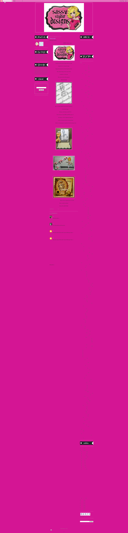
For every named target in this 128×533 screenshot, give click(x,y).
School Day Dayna (83, 358)
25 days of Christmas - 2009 (85, 98)
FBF (81, 188)
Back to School (83, 129)
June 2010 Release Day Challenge (86, 242)
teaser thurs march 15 (84, 414)
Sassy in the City (83, 332)
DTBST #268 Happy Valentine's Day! (86, 482)
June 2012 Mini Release (84, 252)
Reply (54, 219)
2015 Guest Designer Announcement (86, 88)
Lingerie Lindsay (85, 496)
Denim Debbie (82, 157)
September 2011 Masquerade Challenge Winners (85, 372)
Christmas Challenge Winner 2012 (86, 150)
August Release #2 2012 (84, 128)
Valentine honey (85, 470)
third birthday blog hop (84, 422)
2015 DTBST (82, 85)
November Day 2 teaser (84, 288)
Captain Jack (82, 137)
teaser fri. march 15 (83, 409)
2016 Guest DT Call (83, 97)
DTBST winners (83, 182)
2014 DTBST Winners (84, 76)
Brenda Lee (56, 223)
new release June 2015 (84, 280)
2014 (81, 73)
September (84, 456)
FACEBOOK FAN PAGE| (81, 33)
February (84, 469)
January (83, 498)
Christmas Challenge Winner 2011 (86, 147)
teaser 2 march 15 (83, 406)
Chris (70, 125)
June (83, 462)
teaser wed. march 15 (83, 415)
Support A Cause (83, 402)
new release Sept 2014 (84, 281)
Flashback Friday (83, 198)
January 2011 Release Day (85, 229)
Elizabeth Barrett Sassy (84, 185)
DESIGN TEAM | (53, 33)
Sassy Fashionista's (83, 329)
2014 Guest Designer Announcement (86, 78)
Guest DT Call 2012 (83, 216)
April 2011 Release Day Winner (85, 111)
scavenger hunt (82, 347)
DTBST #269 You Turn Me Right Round (87, 476)
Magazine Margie (83, 259)
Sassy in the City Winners (84, 334)
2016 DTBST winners (84, 94)
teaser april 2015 (83, 408)
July (83, 460)
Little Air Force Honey (84, 258)
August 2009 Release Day (84, 116)
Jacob (81, 227)
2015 (82, 450)
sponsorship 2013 (83, 388)
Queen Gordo (82, 313)
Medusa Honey (82, 271)
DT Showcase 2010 (83, 174)
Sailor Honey (82, 320)
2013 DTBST (82, 70)
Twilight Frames (83, 425)
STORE (75, 200)
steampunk (82, 396)
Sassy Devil (82, 328)
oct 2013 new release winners (85, 291)
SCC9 (81, 356)
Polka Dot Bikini (83, 300)
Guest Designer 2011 (84, 210)
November (84, 453)
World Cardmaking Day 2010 (85, 435)
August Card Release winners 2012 (86, 125)
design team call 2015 (84, 165)
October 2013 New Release (85, 294)
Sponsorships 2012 (83, 391)
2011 (82, 505)
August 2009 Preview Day (84, 114)
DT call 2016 (82, 173)
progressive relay (83, 311)
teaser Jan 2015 (83, 411)
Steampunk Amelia (83, 397)
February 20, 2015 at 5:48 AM (63, 216)
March (83, 467)
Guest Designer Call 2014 (84, 215)
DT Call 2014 (82, 171)
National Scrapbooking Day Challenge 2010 (85, 278)
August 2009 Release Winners (85, 117)
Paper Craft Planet (83, 297)
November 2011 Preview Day (85, 285)
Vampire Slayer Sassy (84, 426)
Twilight (81, 423)
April (83, 465)
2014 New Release (83, 80)
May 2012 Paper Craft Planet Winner (86, 268)
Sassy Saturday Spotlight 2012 (85, 341)
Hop (81, 221)
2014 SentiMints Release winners (86, 83)
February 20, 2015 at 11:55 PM (64, 223)
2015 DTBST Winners (84, 86)
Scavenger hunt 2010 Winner (85, 349)
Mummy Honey (83, 276)
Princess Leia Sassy (83, 310)
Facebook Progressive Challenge (86, 186)
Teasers (81, 417)
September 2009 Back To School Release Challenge (86, 362)
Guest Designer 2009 (84, 207)
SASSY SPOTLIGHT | (60, 33)
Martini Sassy (82, 267)
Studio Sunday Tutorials (84, 400)
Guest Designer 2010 (84, 209)
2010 (82, 507)
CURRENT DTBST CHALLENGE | (70, 33)
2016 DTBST (82, 92)
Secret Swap (82, 359)
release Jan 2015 (83, 317)
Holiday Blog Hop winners (85, 219)
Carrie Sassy (82, 140)
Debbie (69, 153)
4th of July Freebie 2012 (84, 103)
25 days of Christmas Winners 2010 (86, 100)
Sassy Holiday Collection (84, 331)
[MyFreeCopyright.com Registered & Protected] (64, 530)
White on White (85, 494)
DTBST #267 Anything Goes (87, 486)
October (84, 455)
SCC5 (81, 350)
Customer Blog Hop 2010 (84, 156)
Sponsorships (82, 390)
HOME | (38, 33)
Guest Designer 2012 (84, 212)
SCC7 (81, 353)
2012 (82, 503)
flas (80, 197)
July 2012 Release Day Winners (85, 240)
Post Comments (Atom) (59, 264)
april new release (83, 113)
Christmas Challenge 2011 (85, 146)
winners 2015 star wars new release (86, 432)
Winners (81, 430)
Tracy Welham (57, 230)
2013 (82, 502)
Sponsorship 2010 (83, 385)
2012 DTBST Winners (84, 68)
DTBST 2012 (82, 180)
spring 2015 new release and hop (86, 393)
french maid (84, 473)
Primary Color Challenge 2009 (85, 303)
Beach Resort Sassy (83, 131)
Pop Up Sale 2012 (83, 301)
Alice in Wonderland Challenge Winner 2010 (85, 108)
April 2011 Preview (83, 110)
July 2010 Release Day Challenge (86, 232)
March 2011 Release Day (84, 264)
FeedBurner (44, 92)
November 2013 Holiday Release (86, 286)
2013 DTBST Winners (84, 71)
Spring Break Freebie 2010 (85, 394)
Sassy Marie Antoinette (84, 335)
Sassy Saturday (82, 337)
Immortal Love (82, 224)
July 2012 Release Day (84, 239)
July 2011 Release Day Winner (85, 236)
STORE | (48, 33)
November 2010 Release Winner (86, 283)
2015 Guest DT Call (83, 91)
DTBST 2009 (82, 176)
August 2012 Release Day (84, 120)
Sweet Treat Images (83, 403)
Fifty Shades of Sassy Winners (85, 195)
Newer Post (52, 262)
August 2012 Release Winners (85, 122)
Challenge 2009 (83, 141)
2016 (82, 448)
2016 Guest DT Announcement (85, 95)
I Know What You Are (84, 223)
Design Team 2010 (83, 160)
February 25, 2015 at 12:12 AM (65, 230)
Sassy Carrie (82, 326)
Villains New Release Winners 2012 (86, 428)
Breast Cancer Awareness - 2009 (85, 134)
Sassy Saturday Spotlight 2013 (85, 346)
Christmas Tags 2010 (84, 153)
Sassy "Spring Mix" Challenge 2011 (86, 323)
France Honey (82, 200)
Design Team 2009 (83, 159)
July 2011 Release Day (84, 234)
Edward (81, 183)
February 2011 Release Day (85, 189)
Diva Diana (82, 168)
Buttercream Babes (83, 135)
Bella (81, 132)
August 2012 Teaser (83, 123)
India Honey (82, 226)
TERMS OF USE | (43, 33)
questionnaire (82, 314)
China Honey (82, 143)
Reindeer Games (83, 316)
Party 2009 (82, 298)
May (83, 463)
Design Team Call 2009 (84, 162)
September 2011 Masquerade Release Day (85, 374)
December (84, 451)
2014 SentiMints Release (84, 82)
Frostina (81, 204)
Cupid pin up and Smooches (87, 484)
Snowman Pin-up (83, 382)
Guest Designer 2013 (84, 213)
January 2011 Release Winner (85, 230)
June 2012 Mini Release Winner (86, 253)
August (83, 458)
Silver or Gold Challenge (84, 381)
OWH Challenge (83, 295)
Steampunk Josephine (84, 399)
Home (64, 262)
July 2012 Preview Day (84, 237)
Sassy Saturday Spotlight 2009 (85, 338)
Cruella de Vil (82, 154)
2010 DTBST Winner (84, 67)
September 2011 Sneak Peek (85, 379)
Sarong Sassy (82, 322)
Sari (69, 174)
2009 (82, 509)
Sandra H (56, 216)
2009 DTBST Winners (84, 65)
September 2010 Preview (84, 369)
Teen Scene (82, 420)
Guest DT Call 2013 (83, 218)
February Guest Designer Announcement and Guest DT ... (87, 491)
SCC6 (81, 352)
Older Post (76, 262)
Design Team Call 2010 (84, 164)
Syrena (81, 405)
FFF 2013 (81, 194)
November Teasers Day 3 (84, 289)
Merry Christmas (83, 274)
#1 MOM (81, 64)
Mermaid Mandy (83, 273)
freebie (81, 201)
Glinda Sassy (82, 206)
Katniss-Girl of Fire (83, 255)
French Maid (82, 203)
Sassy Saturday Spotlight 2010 (85, 340)
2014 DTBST (82, 75)
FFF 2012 (81, 192)
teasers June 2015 (83, 419)
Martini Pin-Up (82, 265)
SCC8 (81, 355)
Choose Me (82, 144)
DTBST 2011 (82, 179)
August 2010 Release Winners (85, 119)
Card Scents (82, 138)
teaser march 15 (83, 412)
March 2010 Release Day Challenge (86, 261)
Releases (81, 319)
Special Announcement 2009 (85, 384)
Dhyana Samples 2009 (84, 167)
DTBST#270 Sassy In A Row (87, 472)
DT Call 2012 (82, 170)
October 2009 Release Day (85, 292)
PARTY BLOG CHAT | (66, 34)
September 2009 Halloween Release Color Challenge (86, 367)
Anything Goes (85, 488)
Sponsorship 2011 (83, 387)
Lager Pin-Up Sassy (83, 256)
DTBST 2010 (82, 177)
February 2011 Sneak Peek (85, 191)
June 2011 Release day (84, 248)
